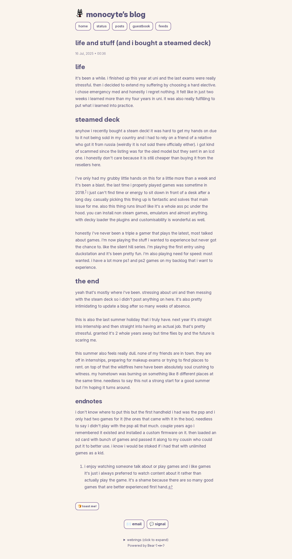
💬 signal (157, 524)
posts (119, 26)
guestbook (141, 26)
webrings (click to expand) (148, 540)
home (83, 26)
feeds (163, 26)
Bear (156, 545)
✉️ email (134, 524)
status (101, 26)
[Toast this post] (87, 506)
